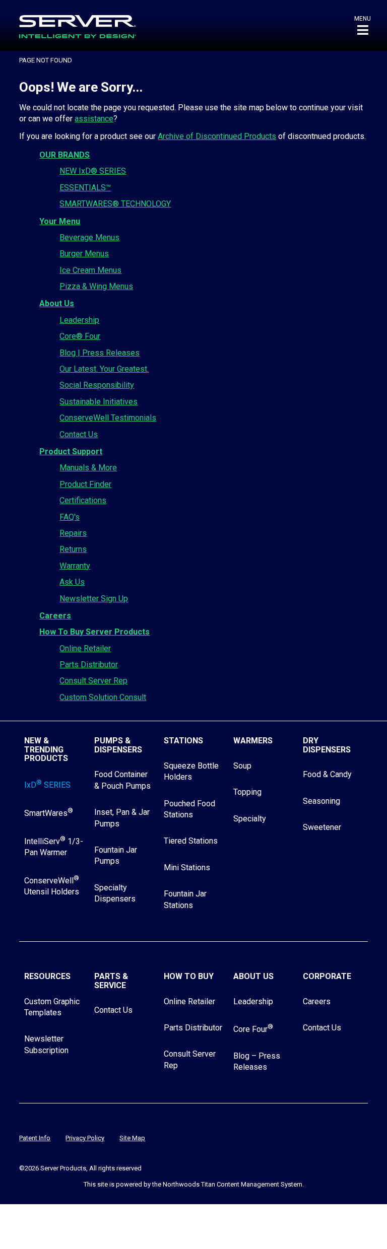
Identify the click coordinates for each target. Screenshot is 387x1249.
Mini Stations (187, 867)
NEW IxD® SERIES (92, 171)
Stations (183, 740)
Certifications (82, 500)
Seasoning (321, 801)
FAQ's (69, 517)
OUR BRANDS (64, 155)
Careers (55, 615)
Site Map (132, 1138)
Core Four (253, 1029)
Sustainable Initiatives (98, 401)
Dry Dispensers (327, 745)
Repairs (73, 533)
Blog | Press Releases (99, 353)
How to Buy (189, 976)
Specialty (249, 818)
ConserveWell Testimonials (107, 418)
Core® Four (79, 336)
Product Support (70, 451)
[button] (362, 25)
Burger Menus (84, 253)
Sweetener (322, 827)
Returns (73, 549)
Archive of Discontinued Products (217, 136)
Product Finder (85, 484)
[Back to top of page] (335, 1225)
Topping (247, 792)
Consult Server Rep (93, 680)
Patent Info (34, 1138)
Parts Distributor (88, 664)
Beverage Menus (89, 237)
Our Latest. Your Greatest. (104, 369)
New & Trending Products (46, 749)
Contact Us (78, 434)
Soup (242, 766)
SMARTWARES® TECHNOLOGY (115, 204)
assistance (94, 118)
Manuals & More (88, 467)
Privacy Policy (85, 1138)
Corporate (327, 976)
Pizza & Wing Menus (96, 286)
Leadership (79, 320)
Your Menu (59, 221)
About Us (56, 303)
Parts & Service (111, 981)
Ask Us (72, 582)
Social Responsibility (96, 385)
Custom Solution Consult (102, 697)
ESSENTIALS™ (85, 187)
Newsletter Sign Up (93, 598)
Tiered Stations (191, 841)
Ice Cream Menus (90, 270)
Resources (47, 976)
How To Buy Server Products (94, 632)
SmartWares (48, 813)
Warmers (253, 740)
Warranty (74, 566)
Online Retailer (85, 648)
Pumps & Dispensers (118, 745)
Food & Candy (327, 774)
